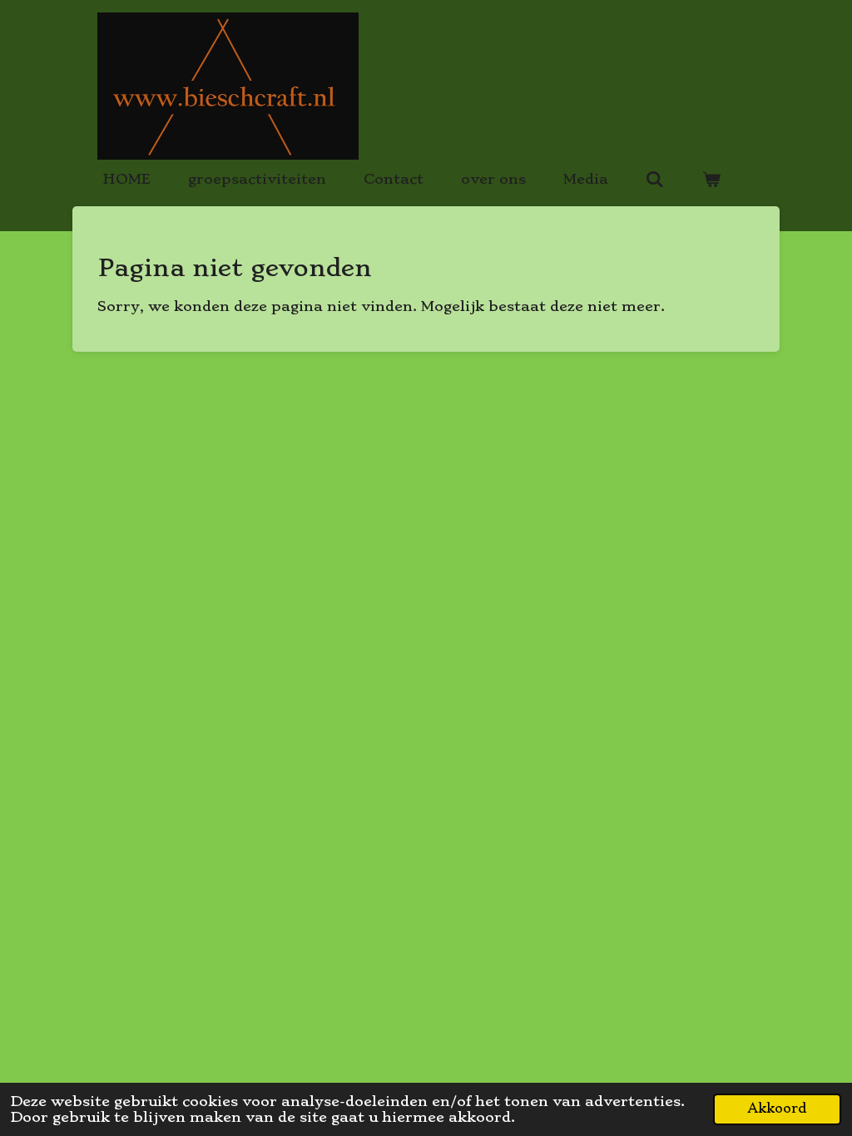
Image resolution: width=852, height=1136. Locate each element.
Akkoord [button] (777, 1108)
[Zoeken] (655, 179)
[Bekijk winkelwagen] (710, 179)
